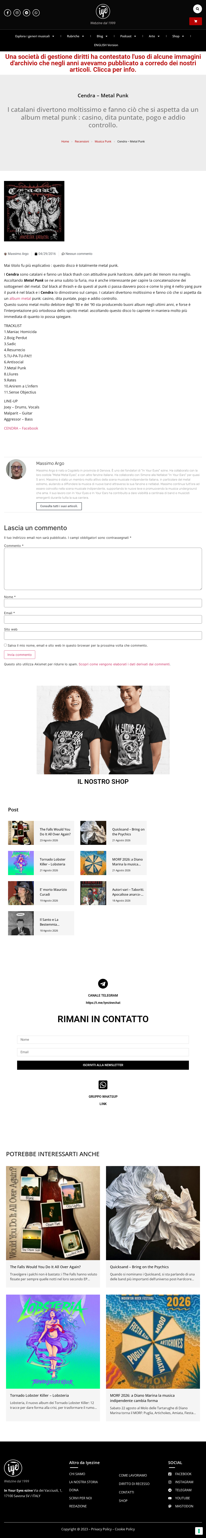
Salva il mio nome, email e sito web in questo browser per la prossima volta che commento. (78, 645)
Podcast (126, 36)
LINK (103, 1104)
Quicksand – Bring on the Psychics (139, 1266)
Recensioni (82, 141)
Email (9, 613)
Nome (10, 596)
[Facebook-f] (7, 12)
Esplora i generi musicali (32, 36)
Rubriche (73, 36)
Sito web (11, 629)
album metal (20, 298)
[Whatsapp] (36, 12)
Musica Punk (103, 141)
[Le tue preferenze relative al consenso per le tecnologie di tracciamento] (199, 1531)
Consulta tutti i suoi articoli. (59, 506)
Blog (100, 36)
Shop (175, 36)
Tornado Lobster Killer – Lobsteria (39, 1395)
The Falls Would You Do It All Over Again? (45, 1266)
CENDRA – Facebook (21, 428)
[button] (197, 8)
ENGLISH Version (106, 45)
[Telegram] (26, 12)
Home (65, 141)
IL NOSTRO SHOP (103, 781)
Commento (14, 545)
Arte (152, 36)
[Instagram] (17, 12)
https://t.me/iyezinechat (103, 1003)
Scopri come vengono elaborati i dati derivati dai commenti (124, 664)
